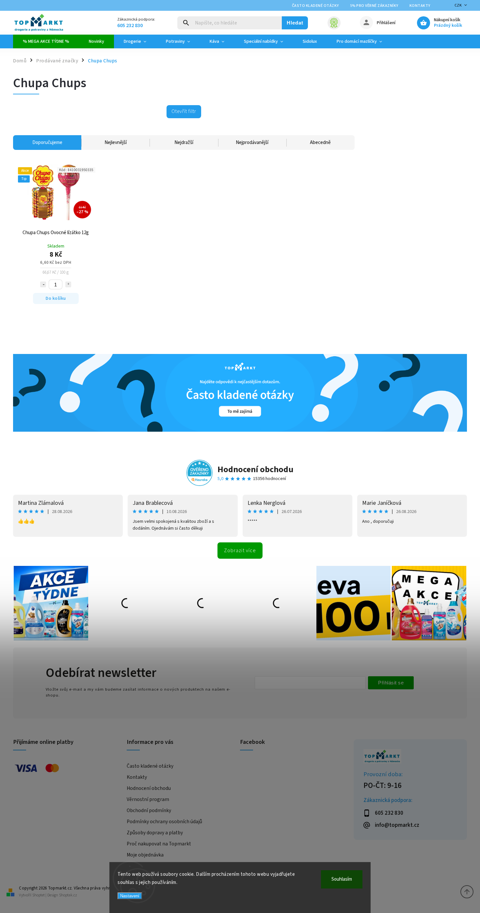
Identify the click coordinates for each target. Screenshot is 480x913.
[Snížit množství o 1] (43, 284)
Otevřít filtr (183, 111)
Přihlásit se (391, 682)
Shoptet (38, 895)
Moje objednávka (145, 854)
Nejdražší (183, 142)
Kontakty (419, 5)
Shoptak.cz (68, 895)
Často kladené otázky (315, 5)
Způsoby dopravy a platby (155, 832)
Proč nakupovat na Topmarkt (159, 843)
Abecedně (320, 142)
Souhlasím (341, 879)
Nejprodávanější (252, 142)
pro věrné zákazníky (374, 5)
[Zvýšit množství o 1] (68, 284)
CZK (458, 5)
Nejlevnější (115, 142)
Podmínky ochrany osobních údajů (164, 821)
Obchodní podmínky (149, 810)
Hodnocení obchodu (255, 469)
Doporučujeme (47, 142)
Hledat (295, 22)
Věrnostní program (148, 799)
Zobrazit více (240, 550)
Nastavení (129, 895)
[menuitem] (46, 41)
